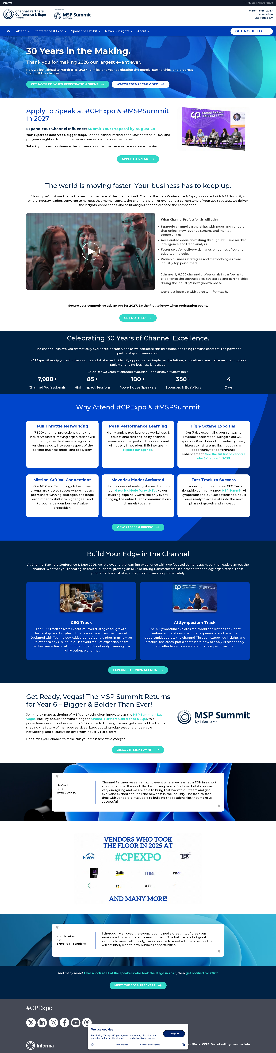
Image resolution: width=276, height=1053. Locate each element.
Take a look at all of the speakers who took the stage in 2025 (130, 973)
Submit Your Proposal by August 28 (121, 129)
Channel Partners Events (64, 1022)
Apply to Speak (135, 159)
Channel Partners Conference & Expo (119, 719)
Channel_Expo (31, 1022)
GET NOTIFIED (135, 318)
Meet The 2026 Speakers (135, 985)
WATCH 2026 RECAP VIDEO (137, 84)
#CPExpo (39, 1008)
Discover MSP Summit (135, 750)
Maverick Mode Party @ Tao (136, 490)
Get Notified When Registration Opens (64, 84)
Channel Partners (42, 1022)
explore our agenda (137, 450)
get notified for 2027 (202, 973)
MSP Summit (231, 490)
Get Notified (248, 31)
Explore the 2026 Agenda (135, 670)
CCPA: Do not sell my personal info (226, 1044)
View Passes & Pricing (135, 527)
